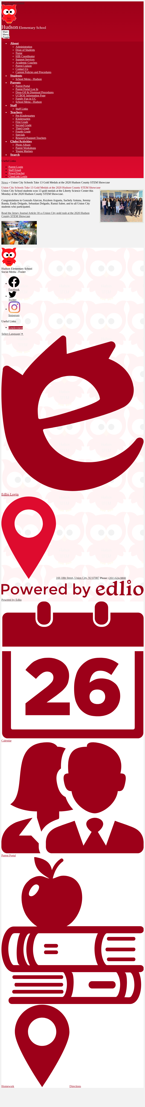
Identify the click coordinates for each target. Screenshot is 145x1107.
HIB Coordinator (25, 56)
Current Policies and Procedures (33, 72)
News (4, 182)
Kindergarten (23, 118)
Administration (24, 46)
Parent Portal (23, 85)
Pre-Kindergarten (25, 115)
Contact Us (22, 69)
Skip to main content (12, 2)
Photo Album (23, 144)
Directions (75, 1086)
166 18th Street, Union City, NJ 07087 (77, 577)
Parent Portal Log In (27, 89)
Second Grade (23, 125)
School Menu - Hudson (29, 79)
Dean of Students (25, 49)
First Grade (22, 122)
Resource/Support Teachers (31, 137)
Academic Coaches (26, 62)
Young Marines (24, 151)
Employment (15, 327)
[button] (14, 43)
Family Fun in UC (26, 98)
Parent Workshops (26, 147)
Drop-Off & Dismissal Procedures (35, 92)
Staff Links (22, 108)
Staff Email (14, 170)
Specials (20, 134)
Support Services (25, 59)
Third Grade (22, 128)
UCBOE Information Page (30, 95)
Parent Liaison (24, 65)
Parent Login (15, 166)
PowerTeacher (16, 173)
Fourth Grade (23, 131)
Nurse (19, 53)
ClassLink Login (17, 176)
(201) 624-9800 (117, 577)
